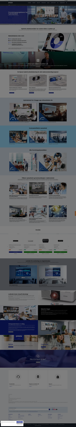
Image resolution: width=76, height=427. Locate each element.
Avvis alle (19, 423)
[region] (12, 423)
